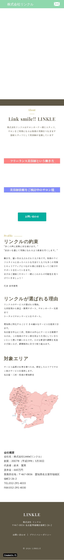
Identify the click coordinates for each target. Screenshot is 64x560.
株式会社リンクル (20, 4)
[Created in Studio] (10, 555)
